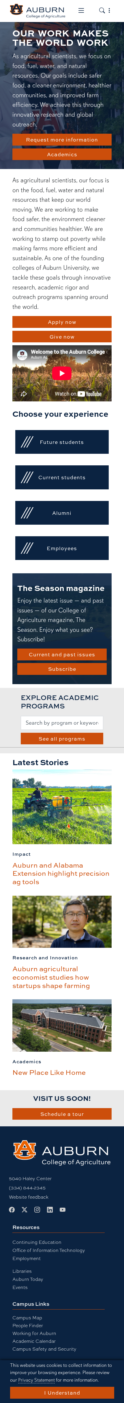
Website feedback (28, 1196)
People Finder (27, 1325)
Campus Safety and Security (44, 1348)
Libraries (22, 1271)
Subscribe (62, 668)
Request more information (62, 139)
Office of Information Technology (48, 1250)
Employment (26, 1258)
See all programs (62, 738)
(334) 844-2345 (27, 1187)
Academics (62, 154)
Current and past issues (62, 654)
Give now (62, 336)
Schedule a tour (62, 1113)
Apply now (62, 321)
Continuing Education (36, 1242)
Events (20, 1287)
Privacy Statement (36, 1380)
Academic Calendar (34, 1341)
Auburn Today (27, 1279)
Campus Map (27, 1317)
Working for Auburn (34, 1333)
